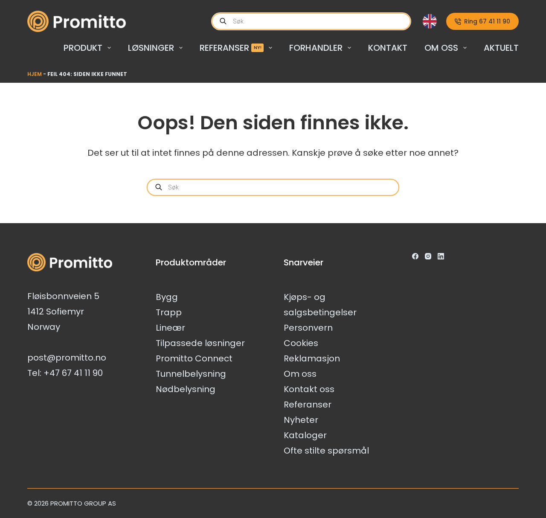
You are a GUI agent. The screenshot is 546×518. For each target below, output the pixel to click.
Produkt (83, 47)
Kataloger (305, 435)
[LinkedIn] (441, 256)
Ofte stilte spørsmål (326, 451)
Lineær (170, 328)
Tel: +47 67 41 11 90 (65, 373)
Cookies (301, 343)
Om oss (441, 47)
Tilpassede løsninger (200, 343)
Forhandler (316, 47)
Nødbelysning (185, 389)
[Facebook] (415, 256)
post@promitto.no (66, 358)
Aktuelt (501, 47)
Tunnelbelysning (191, 374)
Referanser (230, 47)
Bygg (167, 297)
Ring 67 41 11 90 (487, 21)
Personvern (308, 328)
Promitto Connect (194, 358)
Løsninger (151, 47)
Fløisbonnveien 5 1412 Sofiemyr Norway (63, 311)
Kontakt (387, 47)
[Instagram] (428, 256)
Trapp (169, 312)
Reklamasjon (312, 358)
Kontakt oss (309, 389)
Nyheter (301, 420)
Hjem (34, 74)
